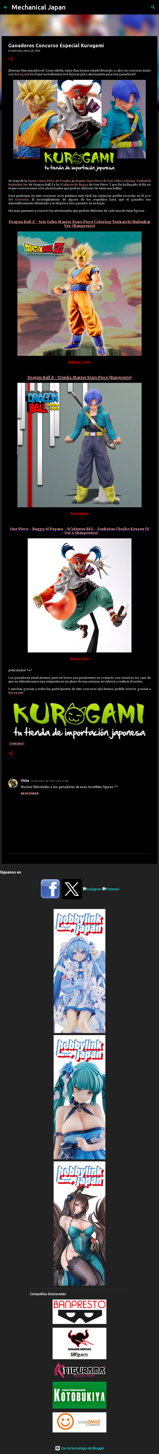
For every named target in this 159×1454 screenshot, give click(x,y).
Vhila (25, 780)
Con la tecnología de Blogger (82, 1448)
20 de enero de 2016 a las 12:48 (49, 780)
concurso (17, 743)
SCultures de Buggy (74, 184)
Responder (30, 793)
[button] (10, 59)
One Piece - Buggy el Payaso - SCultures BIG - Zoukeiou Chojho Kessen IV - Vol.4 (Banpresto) (79, 531)
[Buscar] (153, 7)
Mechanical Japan (39, 7)
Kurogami (21, 74)
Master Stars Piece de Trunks (49, 181)
